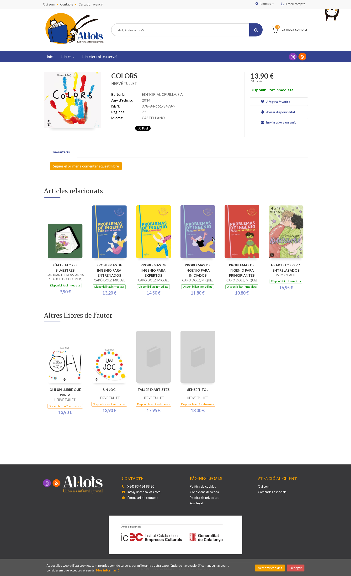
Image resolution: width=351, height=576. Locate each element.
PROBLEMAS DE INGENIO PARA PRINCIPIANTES (242, 270)
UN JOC (109, 390)
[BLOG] (302, 56)
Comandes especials (272, 492)
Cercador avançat (91, 4)
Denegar (296, 568)
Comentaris (60, 152)
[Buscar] (256, 30)
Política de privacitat (204, 498)
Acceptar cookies (270, 568)
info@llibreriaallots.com (144, 492)
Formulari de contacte (143, 498)
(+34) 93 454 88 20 (140, 486)
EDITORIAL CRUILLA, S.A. (162, 94)
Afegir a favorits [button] (278, 102)
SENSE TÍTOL (197, 390)
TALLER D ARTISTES (154, 390)
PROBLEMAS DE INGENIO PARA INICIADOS (197, 270)
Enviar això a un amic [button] (281, 122)
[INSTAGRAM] (293, 56)
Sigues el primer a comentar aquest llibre (86, 166)
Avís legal (196, 503)
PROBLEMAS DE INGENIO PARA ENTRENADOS (109, 270)
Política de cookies (203, 486)
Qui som (49, 4)
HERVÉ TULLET (124, 83)
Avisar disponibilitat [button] (280, 112)
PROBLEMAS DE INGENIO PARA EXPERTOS (153, 270)
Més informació (107, 570)
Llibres (66, 56)
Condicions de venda (204, 492)
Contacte (66, 4)
